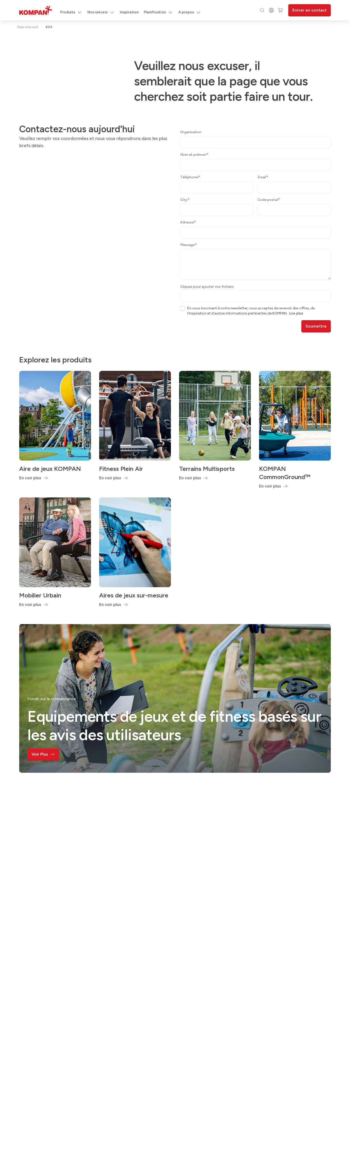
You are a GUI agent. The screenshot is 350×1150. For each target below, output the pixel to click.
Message (188, 245)
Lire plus (296, 313)
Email (263, 177)
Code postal (269, 200)
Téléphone (190, 177)
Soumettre (316, 326)
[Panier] (280, 10)
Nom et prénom (194, 154)
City (184, 200)
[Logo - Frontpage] (35, 10)
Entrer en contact (309, 10)
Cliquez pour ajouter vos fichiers (207, 286)
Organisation (190, 132)
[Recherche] (262, 10)
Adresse (188, 222)
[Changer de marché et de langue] (271, 10)
